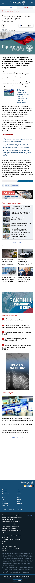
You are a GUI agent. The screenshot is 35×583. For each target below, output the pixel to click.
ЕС (3, 185)
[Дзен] (30, 25)
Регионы (19, 501)
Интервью (19, 503)
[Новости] (23, 25)
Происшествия (5, 493)
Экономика (20, 489)
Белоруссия (15, 185)
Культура (19, 493)
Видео (3, 497)
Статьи (9, 7)
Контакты (4, 509)
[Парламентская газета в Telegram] (29, 486)
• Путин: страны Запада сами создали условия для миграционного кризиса (16, 146)
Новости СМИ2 (17, 242)
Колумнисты (5, 505)
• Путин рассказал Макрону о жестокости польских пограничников (17, 140)
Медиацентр (5, 503)
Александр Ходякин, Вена (10, 30)
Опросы (19, 497)
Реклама (11, 509)
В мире (18, 491)
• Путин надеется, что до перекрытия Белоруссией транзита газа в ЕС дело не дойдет (17, 153)
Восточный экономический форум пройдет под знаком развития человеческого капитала (17, 419)
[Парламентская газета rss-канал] (25, 486)
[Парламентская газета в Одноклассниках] (31, 486)
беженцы (7, 185)
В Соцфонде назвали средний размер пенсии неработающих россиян (15, 320)
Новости (25, 7)
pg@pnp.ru (4, 550)
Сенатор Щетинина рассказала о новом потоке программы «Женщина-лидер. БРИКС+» (16, 347)
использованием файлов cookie (17, 578)
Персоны (19, 499)
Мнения (4, 501)
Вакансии (19, 509)
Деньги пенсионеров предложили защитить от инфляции (14, 340)
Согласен (17, 580)
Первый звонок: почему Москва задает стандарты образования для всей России (15, 431)
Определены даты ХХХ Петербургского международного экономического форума (16, 326)
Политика (4, 489)
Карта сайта (30, 515)
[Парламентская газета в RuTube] (33, 486)
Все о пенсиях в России (10, 11)
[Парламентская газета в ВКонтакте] (27, 486)
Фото (3, 499)
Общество (4, 491)
